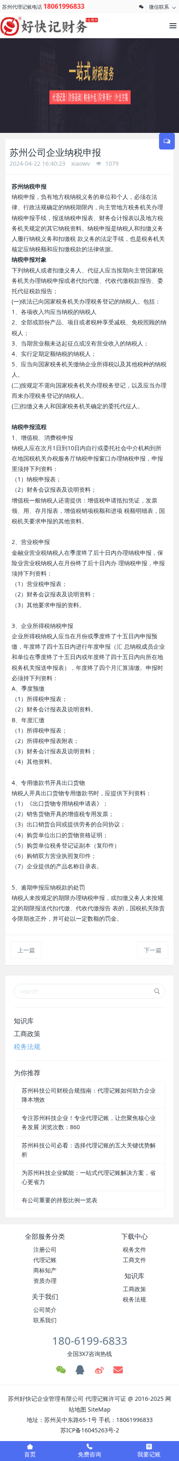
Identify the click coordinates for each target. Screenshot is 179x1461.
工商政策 (27, 1033)
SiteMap (99, 1409)
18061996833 (64, 6)
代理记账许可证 (105, 1398)
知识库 (24, 1020)
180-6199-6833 (89, 1340)
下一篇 (153, 950)
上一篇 (26, 950)
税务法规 (27, 1046)
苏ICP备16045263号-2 (89, 1430)
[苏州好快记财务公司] (37, 25)
